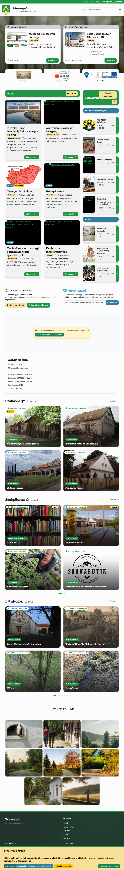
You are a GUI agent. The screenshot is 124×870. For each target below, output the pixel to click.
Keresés (113, 303)
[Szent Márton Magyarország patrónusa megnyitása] (117, 253)
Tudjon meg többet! (15, 305)
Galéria (66, 838)
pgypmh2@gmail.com (114, 2)
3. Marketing (34, 866)
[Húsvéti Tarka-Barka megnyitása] (117, 145)
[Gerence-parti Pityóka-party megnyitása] (117, 273)
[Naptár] (114, 102)
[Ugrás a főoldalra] (6, 9)
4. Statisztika (46, 866)
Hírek (65, 823)
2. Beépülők (22, 866)
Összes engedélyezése (110, 866)
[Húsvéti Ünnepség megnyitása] (117, 164)
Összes (113, 401)
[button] (60, 593)
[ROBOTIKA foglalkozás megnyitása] (117, 125)
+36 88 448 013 (95, 2)
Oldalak (67, 834)
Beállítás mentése (64, 866)
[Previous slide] (101, 500)
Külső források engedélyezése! (50, 335)
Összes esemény (108, 94)
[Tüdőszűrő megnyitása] (117, 205)
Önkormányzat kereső (38, 305)
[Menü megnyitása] (120, 9)
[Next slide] (106, 500)
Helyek (66, 831)
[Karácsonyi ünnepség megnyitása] (117, 233)
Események (68, 827)
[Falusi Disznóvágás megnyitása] (117, 184)
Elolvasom (31, 157)
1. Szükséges (10, 866)
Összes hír (71, 93)
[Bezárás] (119, 851)
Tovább (51, 60)
